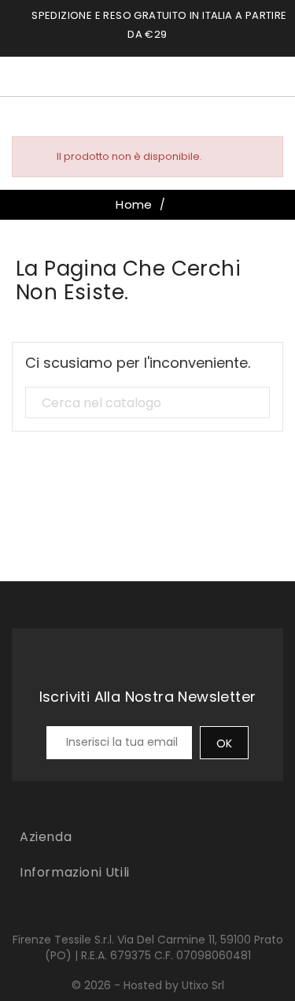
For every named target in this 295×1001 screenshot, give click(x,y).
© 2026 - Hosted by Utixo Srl (148, 985)
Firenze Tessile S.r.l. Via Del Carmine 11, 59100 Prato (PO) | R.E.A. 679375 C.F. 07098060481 (148, 947)
